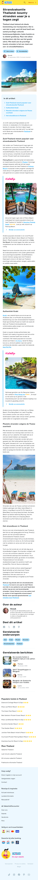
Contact (4, 782)
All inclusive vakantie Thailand (11, 758)
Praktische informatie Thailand (11, 762)
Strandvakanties (9, 643)
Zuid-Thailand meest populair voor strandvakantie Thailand (18, 104)
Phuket (25, 162)
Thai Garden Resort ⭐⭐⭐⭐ (11, 728)
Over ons (4, 810)
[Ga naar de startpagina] (7, 2)
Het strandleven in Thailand (16, 115)
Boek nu (31, 2)
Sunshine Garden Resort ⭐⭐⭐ (12, 724)
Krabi (5, 315)
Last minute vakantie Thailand (11, 754)
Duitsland (30, 863)
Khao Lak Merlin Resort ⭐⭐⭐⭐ (13, 707)
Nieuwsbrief (5, 799)
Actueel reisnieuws (7, 792)
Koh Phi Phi (7, 347)
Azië (5, 639)
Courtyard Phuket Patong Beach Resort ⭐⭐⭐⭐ (18, 737)
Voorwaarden (9, 863)
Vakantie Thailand (7, 750)
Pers (2, 821)
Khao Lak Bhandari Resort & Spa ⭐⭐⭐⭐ (16, 720)
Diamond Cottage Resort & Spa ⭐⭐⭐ (14, 702)
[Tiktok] (9, 875)
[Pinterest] (24, 875)
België (19, 866)
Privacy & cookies (20, 863)
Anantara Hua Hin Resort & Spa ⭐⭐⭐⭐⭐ (16, 741)
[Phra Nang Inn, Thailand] (21, 373)
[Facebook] (19, 875)
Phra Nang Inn (20, 394)
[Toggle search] (25, 2)
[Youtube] (29, 875)
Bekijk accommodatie (17, 230)
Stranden (26, 639)
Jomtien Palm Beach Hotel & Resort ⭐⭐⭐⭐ (17, 732)
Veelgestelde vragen (8, 778)
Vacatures (4, 817)
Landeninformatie (7, 796)
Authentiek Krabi (12, 108)
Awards (3, 813)
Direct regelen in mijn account (11, 775)
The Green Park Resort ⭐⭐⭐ (11, 711)
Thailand (27, 131)
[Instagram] (14, 875)
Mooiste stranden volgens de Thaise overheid (19, 112)
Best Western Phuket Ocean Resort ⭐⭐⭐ (16, 715)
